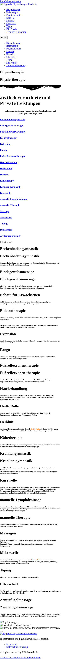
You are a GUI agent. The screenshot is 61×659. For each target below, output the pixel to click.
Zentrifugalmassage (10, 236)
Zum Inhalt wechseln (10, 1)
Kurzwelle (5, 193)
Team (9, 26)
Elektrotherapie (8, 138)
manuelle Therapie (10, 205)
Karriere (10, 18)
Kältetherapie (7, 180)
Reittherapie (12, 12)
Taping (4, 223)
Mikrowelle (6, 217)
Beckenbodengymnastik (12, 119)
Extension (5, 144)
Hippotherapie (13, 9)
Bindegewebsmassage (11, 125)
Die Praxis (11, 29)
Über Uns (11, 23)
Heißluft (4, 174)
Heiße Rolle (6, 168)
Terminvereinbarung (16, 32)
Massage (4, 211)
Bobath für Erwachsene (12, 131)
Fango (3, 150)
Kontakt (10, 20)
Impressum (11, 644)
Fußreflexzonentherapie (12, 156)
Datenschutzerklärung (17, 647)
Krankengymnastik (10, 187)
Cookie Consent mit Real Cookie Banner (20, 657)
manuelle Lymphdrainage (13, 199)
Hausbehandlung (9, 162)
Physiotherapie (13, 15)
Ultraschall (6, 230)
